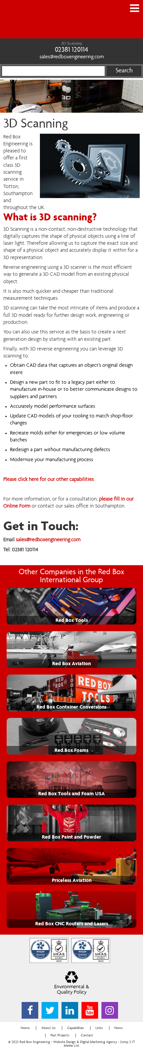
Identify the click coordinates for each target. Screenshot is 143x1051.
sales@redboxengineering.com (72, 57)
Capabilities (75, 1028)
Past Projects (60, 1035)
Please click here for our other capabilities (48, 479)
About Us (48, 1028)
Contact (87, 1035)
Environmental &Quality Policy (71, 990)
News (118, 1028)
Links (99, 1028)
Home (25, 1028)
